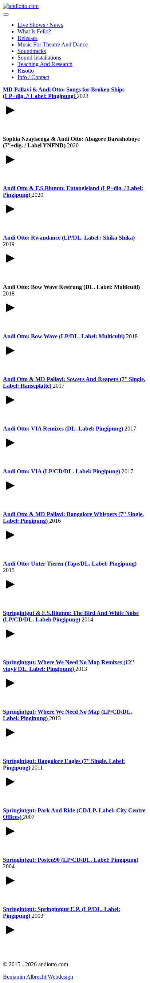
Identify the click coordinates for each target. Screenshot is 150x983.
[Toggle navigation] (6, 14)
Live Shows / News (40, 25)
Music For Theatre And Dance (52, 44)
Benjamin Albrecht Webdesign (38, 977)
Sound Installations (39, 57)
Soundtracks (31, 51)
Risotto (25, 71)
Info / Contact (33, 77)
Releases (27, 38)
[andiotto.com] (21, 6)
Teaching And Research (44, 64)
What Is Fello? (34, 31)
